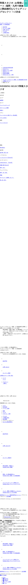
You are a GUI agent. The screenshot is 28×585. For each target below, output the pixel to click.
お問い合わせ (6, 29)
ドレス (4, 412)
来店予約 (5, 27)
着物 (4, 411)
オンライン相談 (6, 28)
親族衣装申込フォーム (15, 495)
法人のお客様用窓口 (8, 422)
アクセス (5, 31)
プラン (4, 405)
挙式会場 (5, 407)
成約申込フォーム (4, 495)
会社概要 (5, 419)
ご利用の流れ (6, 32)
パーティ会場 (6, 408)
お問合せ (6, 580)
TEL (5, 577)
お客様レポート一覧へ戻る (6, 375)
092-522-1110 (7, 516)
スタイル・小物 (6, 413)
